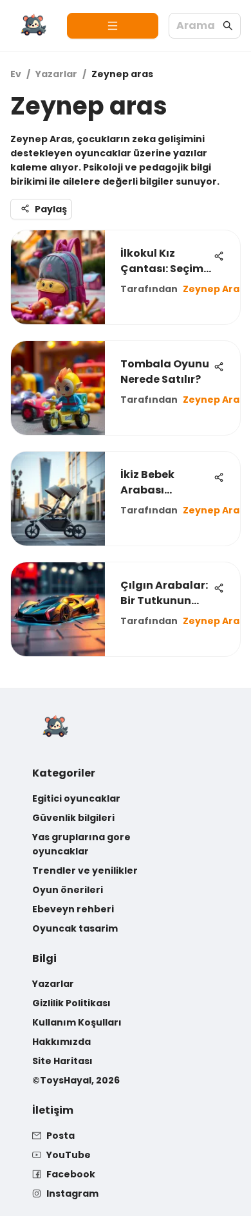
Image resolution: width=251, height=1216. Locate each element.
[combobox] (198, 26)
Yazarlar (56, 74)
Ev (15, 74)
